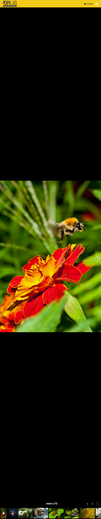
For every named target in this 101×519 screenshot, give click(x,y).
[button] (4, 259)
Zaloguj (90, 4)
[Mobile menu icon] (97, 3)
